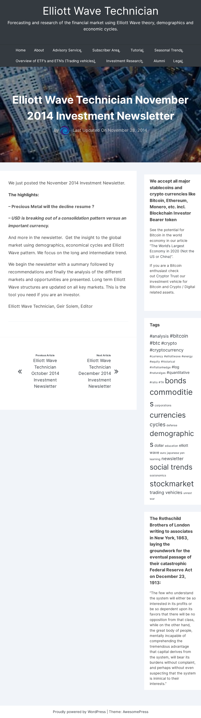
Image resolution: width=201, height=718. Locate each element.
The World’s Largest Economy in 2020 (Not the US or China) (172, 251)
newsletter (172, 458)
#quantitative (178, 372)
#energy (187, 356)
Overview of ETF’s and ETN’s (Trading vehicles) (55, 61)
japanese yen (176, 453)
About (39, 50)
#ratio (154, 382)
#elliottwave (172, 356)
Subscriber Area (105, 50)
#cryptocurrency (166, 350)
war (152, 499)
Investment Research (124, 61)
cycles (157, 424)
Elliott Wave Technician (101, 10)
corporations (163, 405)
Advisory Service (67, 50)
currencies (168, 415)
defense (171, 425)
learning (155, 459)
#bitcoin (179, 336)
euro (163, 453)
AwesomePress (135, 712)
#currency (156, 356)
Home (21, 50)
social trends (171, 467)
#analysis (159, 336)
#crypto (169, 343)
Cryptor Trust (167, 276)
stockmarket (172, 483)
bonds (175, 380)
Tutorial (137, 50)
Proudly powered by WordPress (80, 712)
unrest (187, 493)
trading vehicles (166, 492)
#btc (155, 343)
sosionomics (158, 475)
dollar (159, 445)
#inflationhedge (160, 367)
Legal (177, 61)
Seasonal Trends (168, 50)
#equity (155, 361)
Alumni (159, 61)
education (171, 446)
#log (175, 367)
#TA (161, 382)
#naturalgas (158, 373)
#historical (168, 361)
